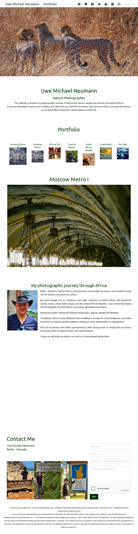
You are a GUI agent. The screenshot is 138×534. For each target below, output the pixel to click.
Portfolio (50, 4)
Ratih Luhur (108, 508)
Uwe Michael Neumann (22, 4)
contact (89, 110)
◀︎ (4, 42)
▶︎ (136, 42)
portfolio (104, 106)
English (71, 511)
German (78, 511)
